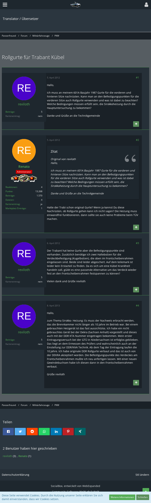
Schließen (143, 497)
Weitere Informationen (122, 497)
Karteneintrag (13, 204)
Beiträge (10, 111)
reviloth (7, 456)
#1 (137, 77)
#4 (137, 305)
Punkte (9, 191)
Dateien (10, 199)
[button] (5, 5)
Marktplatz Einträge (16, 208)
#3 (137, 243)
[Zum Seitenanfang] (136, 124)
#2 (137, 140)
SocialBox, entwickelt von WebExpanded (75, 486)
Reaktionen (11, 187)
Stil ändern (142, 474)
